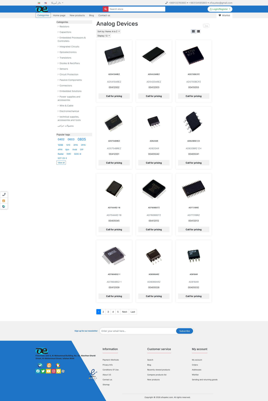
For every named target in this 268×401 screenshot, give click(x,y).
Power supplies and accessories (69, 98)
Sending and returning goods (204, 379)
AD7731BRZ (194, 207)
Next (124, 311)
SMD (69, 154)
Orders (195, 365)
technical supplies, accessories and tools (69, 118)
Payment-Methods (111, 360)
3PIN (83, 145)
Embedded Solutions (70, 91)
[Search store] (105, 9)
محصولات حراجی (66, 125)
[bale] (40, 365)
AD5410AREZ (114, 74)
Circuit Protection (68, 74)
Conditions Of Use (111, 370)
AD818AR (194, 274)
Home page (59, 15)
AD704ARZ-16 (114, 207)
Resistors (64, 26)
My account (197, 360)
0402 (61, 139)
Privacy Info (108, 365)
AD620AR (154, 141)
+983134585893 (198, 2)
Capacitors (65, 32)
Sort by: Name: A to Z (108, 31)
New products (77, 15)
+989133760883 (177, 2)
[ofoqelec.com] (42, 8)
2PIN (75, 145)
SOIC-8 (77, 154)
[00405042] (153, 122)
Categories (43, 15)
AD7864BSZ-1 (114, 274)
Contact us (104, 15)
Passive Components (70, 80)
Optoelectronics (67, 52)
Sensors (63, 68)
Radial (60, 154)
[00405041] (193, 122)
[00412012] (153, 189)
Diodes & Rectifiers (69, 63)
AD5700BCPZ (194, 74)
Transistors (65, 57)
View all (61, 162)
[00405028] (153, 255)
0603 (71, 139)
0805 (82, 139)
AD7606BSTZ (154, 207)
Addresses (196, 370)
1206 (60, 145)
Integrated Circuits (69, 46)
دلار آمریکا (56, 2)
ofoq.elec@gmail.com (221, 2)
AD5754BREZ (114, 141)
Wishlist (195, 375)
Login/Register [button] (220, 9)
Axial (74, 149)
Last (133, 311)
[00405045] (114, 189)
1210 (68, 145)
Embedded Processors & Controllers (72, 39)
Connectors (65, 85)
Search (150, 360)
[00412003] (153, 55)
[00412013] (193, 189)
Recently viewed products (158, 370)
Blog (91, 15)
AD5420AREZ (154, 74)
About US (107, 375)
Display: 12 (103, 36)
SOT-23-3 (62, 158)
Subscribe (184, 331)
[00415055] (193, 55)
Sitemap (106, 384)
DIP (81, 149)
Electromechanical (69, 111)
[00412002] (114, 55)
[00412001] (114, 122)
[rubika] (57, 365)
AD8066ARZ (154, 274)
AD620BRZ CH (193, 141)
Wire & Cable (66, 105)
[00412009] (114, 255)
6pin (67, 149)
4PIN (60, 149)
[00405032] (193, 255)
